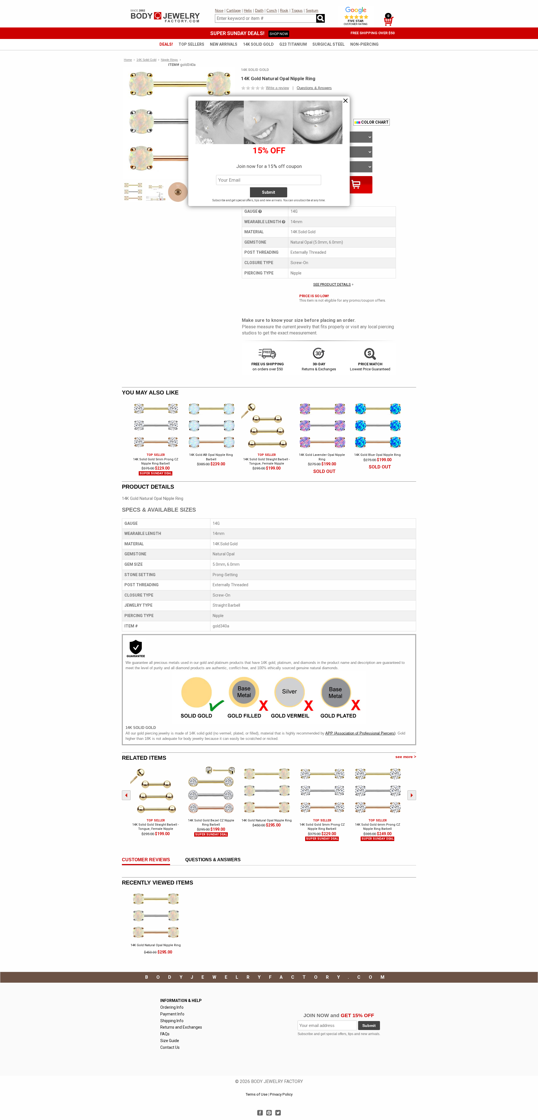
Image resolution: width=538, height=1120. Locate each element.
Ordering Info (172, 1007)
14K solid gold (258, 44)
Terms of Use (256, 1094)
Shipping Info (172, 1021)
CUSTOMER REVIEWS (146, 859)
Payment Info (172, 1014)
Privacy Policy (281, 1094)
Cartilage (233, 10)
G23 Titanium (293, 44)
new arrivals (223, 44)
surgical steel (328, 44)
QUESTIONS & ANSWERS (213, 859)
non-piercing (364, 44)
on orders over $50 (267, 366)
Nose (219, 10)
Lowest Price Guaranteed (370, 366)
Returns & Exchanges (319, 366)
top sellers (191, 44)
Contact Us (170, 1047)
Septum (312, 10)
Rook (284, 10)
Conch (271, 10)
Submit (369, 1025)
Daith (259, 10)
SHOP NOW (279, 34)
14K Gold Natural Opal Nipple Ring (156, 945)
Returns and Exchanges (181, 1027)
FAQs (165, 1034)
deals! (166, 44)
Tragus (297, 10)
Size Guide (169, 1040)
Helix (248, 10)
